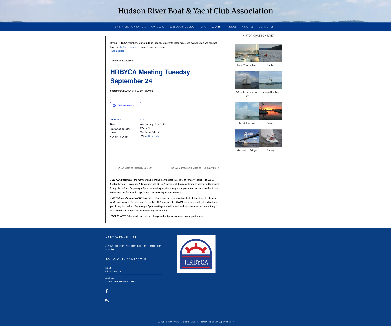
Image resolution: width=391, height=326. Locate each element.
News (202, 26)
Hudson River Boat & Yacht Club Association (195, 10)
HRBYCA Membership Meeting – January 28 (192, 167)
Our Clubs (157, 26)
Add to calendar (126, 105)
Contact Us (266, 26)
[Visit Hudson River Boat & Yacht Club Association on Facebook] (106, 292)
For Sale (231, 26)
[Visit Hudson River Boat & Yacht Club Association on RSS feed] (107, 301)
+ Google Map (153, 136)
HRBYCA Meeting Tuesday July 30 (132, 167)
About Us (247, 26)
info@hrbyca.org (127, 46)
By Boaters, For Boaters (130, 26)
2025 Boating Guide (182, 26)
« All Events (117, 50)
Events (216, 26)
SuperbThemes (226, 321)
